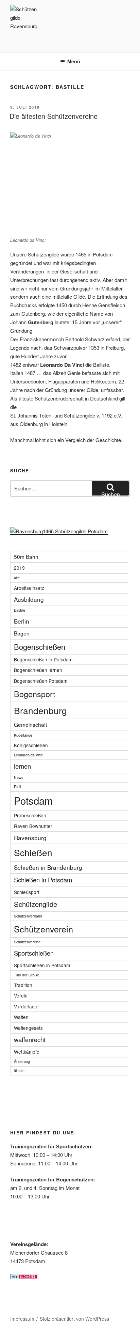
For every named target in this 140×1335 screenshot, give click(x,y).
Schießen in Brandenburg (48, 867)
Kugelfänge (23, 735)
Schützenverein (43, 929)
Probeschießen (30, 815)
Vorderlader (26, 1006)
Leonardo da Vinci (28, 754)
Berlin (21, 621)
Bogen (22, 633)
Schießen (33, 852)
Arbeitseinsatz (29, 587)
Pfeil (17, 786)
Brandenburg (40, 710)
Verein (21, 995)
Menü (73, 61)
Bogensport (34, 694)
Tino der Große (26, 974)
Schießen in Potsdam (43, 879)
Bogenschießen (39, 646)
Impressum (22, 1318)
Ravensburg (30, 837)
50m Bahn (26, 556)
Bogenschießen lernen (38, 669)
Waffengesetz (28, 1027)
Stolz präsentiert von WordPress (74, 1318)
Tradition (23, 984)
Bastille (19, 610)
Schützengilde (35, 904)
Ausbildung (29, 599)
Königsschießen (31, 745)
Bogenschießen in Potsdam (43, 659)
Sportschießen (34, 952)
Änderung (22, 1061)
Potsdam (33, 800)
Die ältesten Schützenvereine (54, 116)
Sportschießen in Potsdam (42, 965)
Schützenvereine (27, 941)
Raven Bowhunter (33, 825)
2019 (19, 567)
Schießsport (26, 892)
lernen (22, 765)
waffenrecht (30, 1039)
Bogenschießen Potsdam (40, 680)
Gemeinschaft (30, 724)
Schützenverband (28, 915)
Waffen (21, 1017)
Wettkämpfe (26, 1051)
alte (17, 577)
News (18, 777)
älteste (19, 1070)
